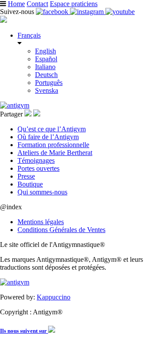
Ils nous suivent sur (24, 330)
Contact (37, 3)
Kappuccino (53, 297)
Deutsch (46, 74)
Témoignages (36, 160)
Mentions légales (40, 221)
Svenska (46, 90)
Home (16, 3)
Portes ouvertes (38, 168)
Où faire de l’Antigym (48, 137)
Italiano (45, 66)
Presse (26, 176)
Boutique (30, 184)
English (45, 51)
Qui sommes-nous (42, 192)
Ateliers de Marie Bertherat (54, 152)
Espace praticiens (74, 3)
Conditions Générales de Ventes (61, 229)
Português (49, 82)
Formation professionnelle (53, 144)
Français (29, 35)
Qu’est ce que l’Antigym (51, 129)
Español (46, 59)
